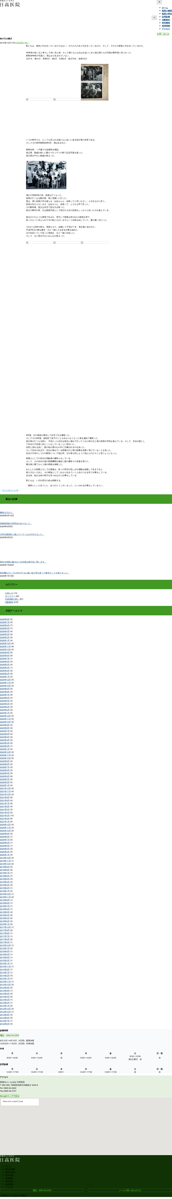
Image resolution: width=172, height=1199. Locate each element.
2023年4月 (5, 739)
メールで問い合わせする (130, 1190)
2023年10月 (5, 721)
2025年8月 (5, 655)
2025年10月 (5, 649)
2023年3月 (5, 743)
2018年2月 (5, 921)
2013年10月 (5, 984)
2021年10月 (5, 794)
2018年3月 (5, 918)
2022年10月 (5, 758)
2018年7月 (5, 906)
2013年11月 (5, 981)
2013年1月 (5, 1005)
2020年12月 (5, 824)
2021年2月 (5, 818)
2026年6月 (5, 625)
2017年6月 (5, 939)
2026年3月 (5, 634)
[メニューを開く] (154, 18)
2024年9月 (5, 688)
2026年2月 (5, 637)
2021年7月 (5, 803)
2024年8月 (5, 691)
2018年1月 (5, 924)
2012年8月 (5, 1017)
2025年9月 (5, 652)
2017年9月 (5, 930)
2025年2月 (5, 673)
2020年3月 (5, 848)
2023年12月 (5, 715)
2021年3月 (5, 815)
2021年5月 (5, 809)
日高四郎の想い (22, 42)
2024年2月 (5, 709)
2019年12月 (5, 857)
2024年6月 (5, 697)
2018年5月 (5, 912)
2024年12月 (5, 679)
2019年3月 (5, 884)
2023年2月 (5, 746)
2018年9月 (5, 899)
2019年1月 (5, 890)
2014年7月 (5, 972)
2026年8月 (5, 619)
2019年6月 (5, 875)
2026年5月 (5, 628)
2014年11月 (5, 966)
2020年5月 (5, 845)
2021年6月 (5, 806)
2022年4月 (5, 776)
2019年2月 (5, 887)
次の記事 (14, 490)
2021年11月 (5, 791)
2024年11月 (5, 682)
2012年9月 (5, 1014)
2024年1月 (5, 712)
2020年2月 (5, 851)
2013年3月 (5, 999)
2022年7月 (5, 767)
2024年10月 (5, 685)
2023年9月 (5, 724)
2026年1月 (5, 640)
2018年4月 (5, 915)
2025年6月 (5, 661)
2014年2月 (5, 975)
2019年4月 (5, 881)
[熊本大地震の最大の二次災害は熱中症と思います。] (86, 548)
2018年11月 (5, 896)
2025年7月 (5, 658)
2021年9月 (5, 797)
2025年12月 (5, 643)
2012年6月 (5, 1023)
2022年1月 (5, 785)
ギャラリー (10, 596)
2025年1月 (5, 676)
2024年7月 (5, 694)
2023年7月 (5, 730)
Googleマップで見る (9, 1095)
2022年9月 (5, 761)
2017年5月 (5, 942)
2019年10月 (5, 863)
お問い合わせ (163, 33)
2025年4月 (5, 667)
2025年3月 (5, 670)
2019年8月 (5, 869)
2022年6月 (5, 770)
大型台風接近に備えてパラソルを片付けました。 (22, 534)
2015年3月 (5, 960)
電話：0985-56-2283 (9, 1035)
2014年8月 (5, 969)
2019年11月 (5, 860)
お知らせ (9, 593)
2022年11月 (5, 755)
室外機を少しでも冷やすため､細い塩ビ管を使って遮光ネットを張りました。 (35, 572)
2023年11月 (5, 718)
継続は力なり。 (7, 512)
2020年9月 (5, 833)
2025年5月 (5, 664)
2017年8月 (5, 933)
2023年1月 (5, 749)
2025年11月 (5, 646)
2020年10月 (5, 830)
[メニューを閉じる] (159, 2)
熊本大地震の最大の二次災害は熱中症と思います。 (23, 561)
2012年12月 (5, 1008)
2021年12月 (5, 788)
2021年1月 (5, 821)
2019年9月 (5, 866)
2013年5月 (5, 993)
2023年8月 (5, 727)
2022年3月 (5, 779)
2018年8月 (5, 903)
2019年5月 (5, 878)
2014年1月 (5, 978)
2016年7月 (5, 948)
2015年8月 (5, 957)
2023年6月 (5, 733)
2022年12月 (5, 752)
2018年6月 (5, 909)
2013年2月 (5, 1002)
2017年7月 (5, 936)
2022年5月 (5, 773)
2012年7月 (5, 1020)
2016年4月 (5, 954)
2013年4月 (5, 996)
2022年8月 (5, 764)
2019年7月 (5, 872)
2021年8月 (5, 800)
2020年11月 (5, 827)
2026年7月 (5, 622)
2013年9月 (5, 987)
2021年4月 (5, 812)
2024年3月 (5, 706)
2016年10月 (5, 945)
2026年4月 (5, 631)
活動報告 (9, 602)
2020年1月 (5, 854)
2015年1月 (5, 963)
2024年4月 (5, 703)
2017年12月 (5, 927)
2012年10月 (5, 1011)
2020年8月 (5, 836)
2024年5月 (5, 700)
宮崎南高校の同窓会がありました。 (16, 523)
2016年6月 (5, 951)
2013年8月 (5, 990)
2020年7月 (5, 839)
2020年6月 (5, 842)
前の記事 (6, 490)
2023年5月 (5, 736)
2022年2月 (5, 782)
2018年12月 (5, 893)
